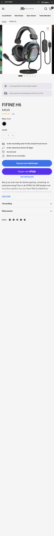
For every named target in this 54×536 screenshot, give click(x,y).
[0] (50, 8)
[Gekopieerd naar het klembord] (24, 219)
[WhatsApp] (21, 219)
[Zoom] (48, 28)
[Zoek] (46, 8)
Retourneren (7, 211)
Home (4, 21)
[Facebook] (10, 219)
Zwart (4, 124)
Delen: (4, 220)
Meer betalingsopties (27, 176)
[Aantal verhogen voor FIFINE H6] (13, 135)
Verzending (7, 203)
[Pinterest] (17, 219)
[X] (13, 219)
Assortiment (6, 16)
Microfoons (19, 16)
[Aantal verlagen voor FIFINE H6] (4, 135)
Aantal (4, 130)
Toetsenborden (45, 16)
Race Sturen (31, 16)
